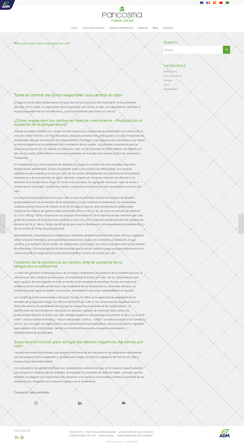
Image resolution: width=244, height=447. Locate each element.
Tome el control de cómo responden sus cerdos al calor (68, 95)
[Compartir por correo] (123, 403)
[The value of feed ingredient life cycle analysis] (3, 223)
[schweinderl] (80, 66)
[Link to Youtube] (22, 437)
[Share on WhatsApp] (36, 403)
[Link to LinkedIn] (16, 437)
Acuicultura (170, 71)
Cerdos (168, 80)
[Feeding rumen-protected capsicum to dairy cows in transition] (241, 223)
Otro (167, 84)
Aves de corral (172, 76)
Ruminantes (171, 89)
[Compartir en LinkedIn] (80, 403)
